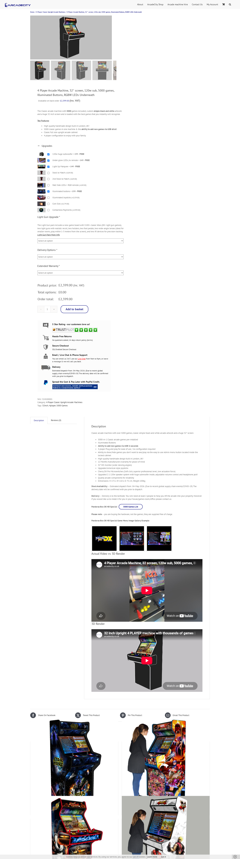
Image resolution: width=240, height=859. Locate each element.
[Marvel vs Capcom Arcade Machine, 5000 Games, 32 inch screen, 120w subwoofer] (166, 763)
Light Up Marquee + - (66, 166)
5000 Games (62, 405)
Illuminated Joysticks (66, 197)
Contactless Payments (66, 210)
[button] (230, 4)
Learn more (152, 856)
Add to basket (74, 309)
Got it (163, 856)
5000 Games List (130, 506)
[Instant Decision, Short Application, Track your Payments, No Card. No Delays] (75, 385)
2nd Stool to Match (64, 178)
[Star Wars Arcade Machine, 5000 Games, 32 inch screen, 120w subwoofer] (74, 763)
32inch (45, 405)
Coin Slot (60, 203)
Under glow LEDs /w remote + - (71, 160)
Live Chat (82, 358)
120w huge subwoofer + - (68, 154)
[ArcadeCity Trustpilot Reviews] (74, 329)
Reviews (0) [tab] (56, 420)
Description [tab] (39, 420)
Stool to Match (62, 172)
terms (89, 340)
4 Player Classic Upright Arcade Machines (64, 402)
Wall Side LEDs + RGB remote (69, 185)
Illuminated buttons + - (67, 191)
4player (52, 405)
